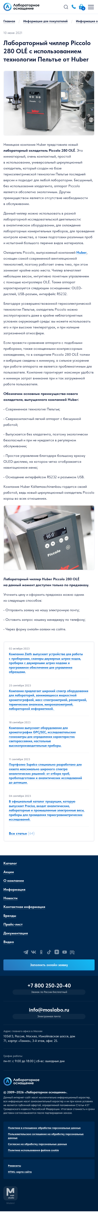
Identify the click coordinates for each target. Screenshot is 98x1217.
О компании (13, 880)
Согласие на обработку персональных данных (37, 1144)
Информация (14, 889)
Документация (15, 933)
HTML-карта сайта (20, 1172)
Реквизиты (14, 1165)
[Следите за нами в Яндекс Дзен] (56, 952)
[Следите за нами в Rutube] (72, 952)
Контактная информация (24, 907)
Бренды (9, 915)
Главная (9, 21)
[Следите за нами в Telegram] (25, 952)
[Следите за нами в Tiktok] (49, 952)
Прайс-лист (13, 924)
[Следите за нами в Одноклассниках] (41, 952)
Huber (81, 252)
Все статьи (18, 833)
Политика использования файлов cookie (33, 1150)
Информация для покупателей (45, 21)
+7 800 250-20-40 (49, 986)
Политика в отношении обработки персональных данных (44, 1128)
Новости (10, 898)
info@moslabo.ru (49, 1010)
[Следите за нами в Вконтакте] (33, 952)
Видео (8, 942)
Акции (8, 872)
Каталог (10, 863)
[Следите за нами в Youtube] (64, 952)
